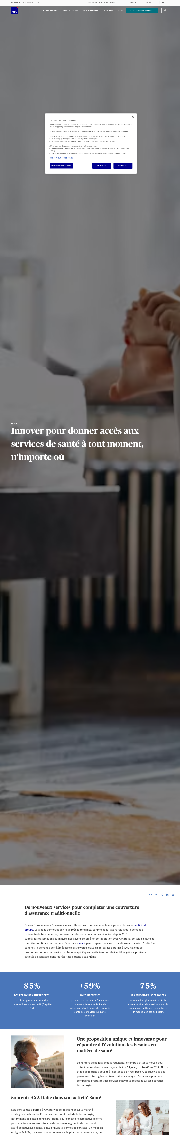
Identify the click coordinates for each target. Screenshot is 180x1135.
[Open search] (165, 10)
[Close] (133, 117)
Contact (149, 3)
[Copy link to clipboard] (150, 894)
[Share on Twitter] (162, 894)
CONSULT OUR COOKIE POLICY (61, 158)
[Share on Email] (173, 894)
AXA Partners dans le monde (101, 3)
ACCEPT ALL (123, 166)
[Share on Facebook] (156, 894)
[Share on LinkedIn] (167, 894)
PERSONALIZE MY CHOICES (61, 166)
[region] (91, 143)
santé (82, 943)
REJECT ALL (101, 166)
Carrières (133, 3)
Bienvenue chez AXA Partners (25, 3)
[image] (14, 10)
